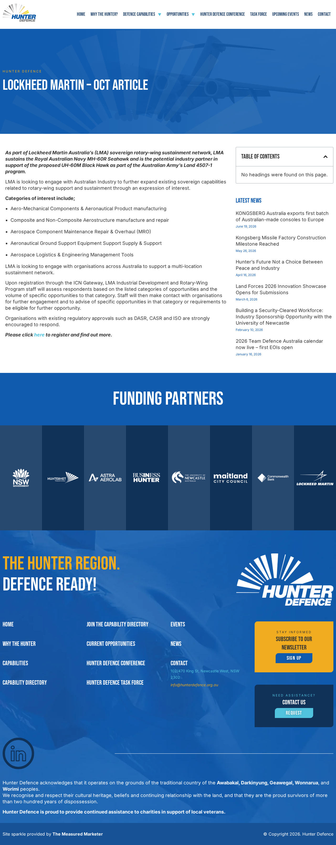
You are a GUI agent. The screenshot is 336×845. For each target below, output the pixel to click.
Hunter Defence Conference (222, 14)
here (40, 334)
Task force (258, 14)
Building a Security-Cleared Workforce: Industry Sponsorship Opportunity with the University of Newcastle (284, 317)
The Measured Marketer (77, 834)
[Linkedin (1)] (18, 753)
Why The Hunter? (104, 14)
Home (81, 14)
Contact (324, 14)
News (308, 14)
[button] (325, 156)
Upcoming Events (285, 14)
